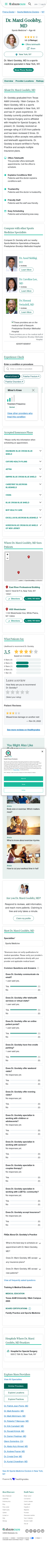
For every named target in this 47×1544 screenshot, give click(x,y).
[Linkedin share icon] (35, 1531)
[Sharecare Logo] (17, 4)
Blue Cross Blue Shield (17, 502)
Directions (15, 598)
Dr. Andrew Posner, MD (14, 1451)
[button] (37, 968)
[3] (17, 691)
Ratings (40, 80)
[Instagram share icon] (31, 1531)
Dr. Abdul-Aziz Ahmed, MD (16, 1446)
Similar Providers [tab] (15, 1386)
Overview (8, 80)
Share (33, 48)
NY (43, 11)
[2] (12, 691)
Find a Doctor (9, 11)
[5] (27, 691)
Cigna (8, 495)
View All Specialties (13, 1379)
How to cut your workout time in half (22, 868)
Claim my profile (23, 918)
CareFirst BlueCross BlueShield (16, 486)
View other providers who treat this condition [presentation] (20, 414)
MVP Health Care (14, 510)
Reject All (23, 778)
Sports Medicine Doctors (28, 11)
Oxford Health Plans (16, 461)
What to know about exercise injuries (23, 840)
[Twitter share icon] (39, 1531)
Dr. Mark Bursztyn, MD (14, 1410)
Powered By (7, 1479)
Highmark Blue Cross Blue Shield (19, 452)
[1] (7, 691)
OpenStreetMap (30, 580)
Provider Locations (25, 80)
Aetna (9, 469)
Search (29, 4)
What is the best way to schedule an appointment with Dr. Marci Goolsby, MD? (22, 1247)
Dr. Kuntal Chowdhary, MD (16, 1461)
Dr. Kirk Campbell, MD (14, 1426)
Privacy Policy (16, 769)
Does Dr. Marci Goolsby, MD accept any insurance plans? (21, 1259)
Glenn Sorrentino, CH (13, 1441)
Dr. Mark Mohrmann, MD (15, 1416)
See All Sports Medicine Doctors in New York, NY (23, 1472)
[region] (23, 772)
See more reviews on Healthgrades (23, 729)
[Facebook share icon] (27, 1531)
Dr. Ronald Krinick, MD (14, 1431)
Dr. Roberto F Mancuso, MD (16, 1421)
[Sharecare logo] (23, 1529)
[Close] (42, 751)
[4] (22, 691)
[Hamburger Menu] (7, 4)
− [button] (7, 558)
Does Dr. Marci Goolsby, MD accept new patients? (21, 1270)
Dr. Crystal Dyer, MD (13, 1456)
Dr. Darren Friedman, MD (15, 1436)
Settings (23, 790)
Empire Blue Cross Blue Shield (21, 476)
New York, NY (24, 54)
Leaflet (20, 580)
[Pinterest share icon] (42, 1531)
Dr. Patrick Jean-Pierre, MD (16, 1405)
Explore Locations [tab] (16, 1392)
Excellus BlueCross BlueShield (22, 517)
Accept (23, 784)
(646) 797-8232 (33, 598)
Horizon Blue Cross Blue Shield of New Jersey (22, 526)
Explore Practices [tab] (16, 1399)
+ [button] (7, 554)
